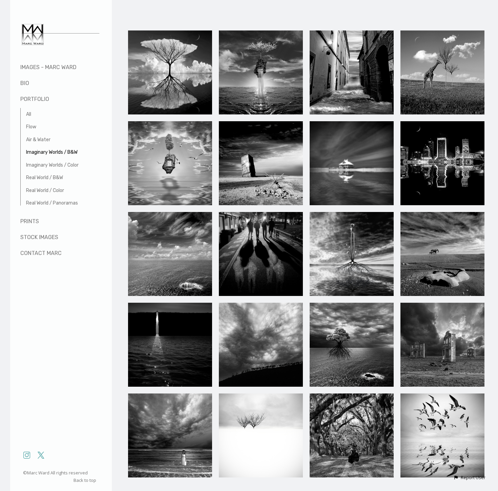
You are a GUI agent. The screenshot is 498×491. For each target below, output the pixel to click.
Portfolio (34, 99)
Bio (24, 83)
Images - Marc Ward (48, 67)
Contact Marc (41, 253)
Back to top (85, 480)
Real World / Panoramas (52, 203)
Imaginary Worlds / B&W (52, 152)
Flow (31, 127)
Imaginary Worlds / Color (52, 165)
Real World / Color (45, 190)
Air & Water (38, 140)
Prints (29, 221)
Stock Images (39, 237)
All (28, 114)
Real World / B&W (44, 177)
